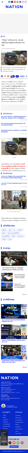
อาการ (9, 239)
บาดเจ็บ (4, 239)
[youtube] (14, 443)
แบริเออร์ (20, 230)
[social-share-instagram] (20, 2)
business (5, 422)
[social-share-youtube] (15, 2)
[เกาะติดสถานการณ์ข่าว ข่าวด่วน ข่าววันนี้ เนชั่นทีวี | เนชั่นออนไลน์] (14, 6)
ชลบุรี (3, 233)
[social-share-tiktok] (12, 2)
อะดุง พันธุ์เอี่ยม (5, 236)
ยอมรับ (4, 441)
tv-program (6, 424)
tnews (16, 431)
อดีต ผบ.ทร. (21, 236)
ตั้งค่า (4, 444)
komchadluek (18, 420)
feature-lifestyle (5, 429)
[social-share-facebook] (9, 2)
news (4, 417)
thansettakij (18, 433)
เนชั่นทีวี (10, 451)
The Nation (18, 415)
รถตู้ (10, 230)
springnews (18, 426)
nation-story (6, 426)
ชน (14, 230)
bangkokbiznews (19, 422)
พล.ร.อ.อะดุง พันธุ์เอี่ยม (13, 233)
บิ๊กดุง (13, 236)
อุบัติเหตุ (4, 230)
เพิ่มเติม (4, 438)
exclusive (5, 419)
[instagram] (22, 443)
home (4, 415)
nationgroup (18, 417)
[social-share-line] (17, 2)
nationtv (17, 424)
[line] (18, 443)
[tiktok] (10, 443)
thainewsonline (19, 429)
